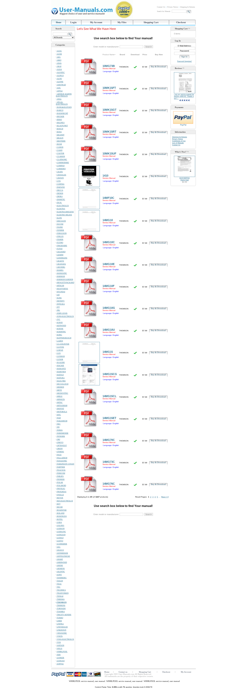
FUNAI (59, 249)
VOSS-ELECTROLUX (65, 639)
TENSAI (59, 596)
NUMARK (60, 436)
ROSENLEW (61, 516)
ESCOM (59, 224)
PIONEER (60, 479)
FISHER (59, 239)
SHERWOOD (61, 562)
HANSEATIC (61, 273)
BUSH (59, 144)
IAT (58, 295)
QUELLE (60, 495)
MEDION (60, 387)
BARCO (59, 110)
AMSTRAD (61, 85)
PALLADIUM (61, 458)
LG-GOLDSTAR (62, 344)
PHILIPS (60, 476)
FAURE (59, 227)
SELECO (60, 550)
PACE (58, 455)
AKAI (58, 66)
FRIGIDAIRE (61, 246)
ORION (59, 449)
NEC (58, 424)
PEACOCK (60, 470)
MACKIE (60, 366)
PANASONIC (61, 461)
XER (58, 655)
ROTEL (59, 519)
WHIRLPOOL (61, 652)
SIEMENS (60, 569)
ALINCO (60, 76)
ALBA (59, 69)
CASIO (59, 150)
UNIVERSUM (62, 627)
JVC (58, 319)
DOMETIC (60, 199)
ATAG (58, 99)
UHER (59, 621)
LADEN (59, 341)
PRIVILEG (60, 489)
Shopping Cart (151, 22)
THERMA (60, 599)
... (159, 497)
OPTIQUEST (61, 445)
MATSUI (60, 375)
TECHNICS (61, 590)
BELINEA (60, 123)
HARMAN (60, 276)
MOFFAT (60, 409)
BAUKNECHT (62, 113)
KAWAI (59, 322)
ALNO (59, 79)
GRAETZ (60, 261)
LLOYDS (60, 347)
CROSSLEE (61, 175)
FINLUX (59, 236)
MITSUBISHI (61, 406)
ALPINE (59, 82)
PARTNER (60, 467)
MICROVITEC (62, 393)
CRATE (59, 172)
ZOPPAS (60, 664)
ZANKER (60, 658)
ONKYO (59, 442)
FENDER (60, 230)
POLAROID (61, 485)
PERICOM (60, 473)
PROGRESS (61, 492)
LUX (58, 353)
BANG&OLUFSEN (64, 107)
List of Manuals (178, 143)
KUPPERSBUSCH (63, 338)
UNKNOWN (61, 630)
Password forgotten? (184, 61)
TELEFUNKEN (62, 593)
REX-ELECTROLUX (64, 501)
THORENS (60, 605)
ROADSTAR (61, 510)
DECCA (59, 190)
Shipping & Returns (187, 7)
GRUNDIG (60, 267)
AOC (58, 88)
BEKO (59, 119)
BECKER (60, 116)
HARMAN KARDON (64, 279)
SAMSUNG (61, 532)
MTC (58, 415)
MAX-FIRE (61, 381)
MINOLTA (60, 399)
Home (58, 22)
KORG (59, 335)
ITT (58, 307)
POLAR (59, 482)
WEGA (59, 648)
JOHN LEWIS (61, 313)
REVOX (59, 498)
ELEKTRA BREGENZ (65, 212)
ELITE (59, 218)
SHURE (59, 565)
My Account (96, 22)
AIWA (58, 63)
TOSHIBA (60, 612)
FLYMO (59, 243)
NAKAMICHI (61, 421)
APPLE (59, 91)
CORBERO (61, 169)
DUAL (59, 203)
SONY (59, 575)
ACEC (59, 51)
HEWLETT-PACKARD (65, 282)
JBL (58, 310)
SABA (59, 522)
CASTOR (60, 153)
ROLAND (60, 513)
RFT (58, 504)
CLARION (60, 156)
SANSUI (59, 538)
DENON (59, 193)
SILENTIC (60, 572)
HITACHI (60, 286)
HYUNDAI (60, 292)
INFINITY (60, 301)
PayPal (183, 125)
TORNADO (61, 608)
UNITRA (60, 624)
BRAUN (59, 138)
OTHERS (60, 452)
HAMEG (59, 270)
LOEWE (59, 350)
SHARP (59, 559)
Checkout (181, 22)
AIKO (58, 60)
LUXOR (59, 359)
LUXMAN (60, 356)
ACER (59, 54)
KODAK (59, 329)
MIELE (59, 396)
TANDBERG (61, 578)
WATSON (60, 645)
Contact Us (161, 7)
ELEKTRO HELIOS (64, 215)
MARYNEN (61, 372)
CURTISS (60, 184)
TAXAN (59, 581)
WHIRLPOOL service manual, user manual (87, 681)
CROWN (60, 178)
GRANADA (61, 264)
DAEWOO (60, 187)
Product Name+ (109, 55)
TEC (58, 587)
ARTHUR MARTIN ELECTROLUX (64, 95)
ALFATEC (60, 72)
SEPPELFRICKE (63, 556)
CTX (58, 181)
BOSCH (59, 129)
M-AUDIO (60, 362)
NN (57, 427)
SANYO (59, 541)
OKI (58, 439)
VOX (58, 642)
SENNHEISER (62, 553)
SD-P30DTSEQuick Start (184, 179)
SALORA (60, 525)
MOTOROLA (61, 412)
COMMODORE (62, 163)
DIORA (59, 196)
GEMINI (59, 255)
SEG (58, 547)
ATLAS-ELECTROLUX (62, 103)
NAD (58, 418)
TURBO (59, 618)
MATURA (60, 378)
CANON (59, 147)
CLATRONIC (61, 159)
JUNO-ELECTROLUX (65, 316)
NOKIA (59, 430)
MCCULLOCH (62, 384)
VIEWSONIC (61, 633)
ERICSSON (61, 221)
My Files (122, 22)
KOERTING (61, 332)
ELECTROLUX (62, 206)
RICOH (59, 507)
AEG (58, 57)
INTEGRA (60, 304)
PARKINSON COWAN (65, 464)
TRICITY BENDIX (63, 615)
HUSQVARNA (62, 289)
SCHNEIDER (61, 544)
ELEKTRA (60, 209)
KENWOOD (61, 326)
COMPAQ (60, 166)
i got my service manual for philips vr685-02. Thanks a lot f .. (184, 96)
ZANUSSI (60, 661)
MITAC (59, 402)
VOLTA (59, 636)
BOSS (59, 132)
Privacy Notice (172, 7)
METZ (59, 390)
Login (73, 22)
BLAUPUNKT (62, 126)
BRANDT (60, 135)
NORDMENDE (62, 433)
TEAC (59, 584)
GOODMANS (61, 258)
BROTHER (60, 141)
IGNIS (59, 298)
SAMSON (60, 529)
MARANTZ (61, 369)
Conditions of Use (179, 141)
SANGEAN (60, 535)
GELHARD (60, 252)
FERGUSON (61, 233)
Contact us (123, 672)
